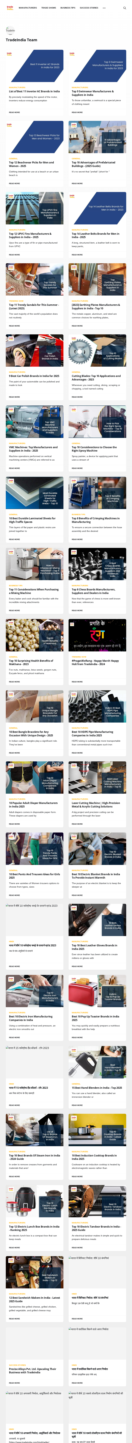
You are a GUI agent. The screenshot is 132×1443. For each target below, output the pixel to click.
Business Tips (68, 8)
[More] (104, 8)
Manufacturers (28, 8)
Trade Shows (48, 8)
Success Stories (89, 8)
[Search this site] (124, 8)
